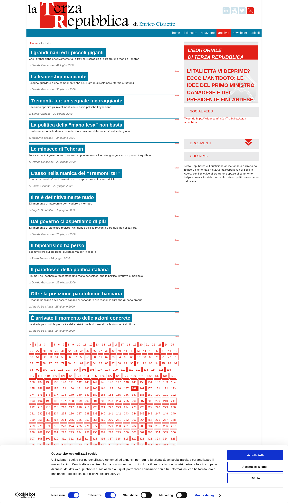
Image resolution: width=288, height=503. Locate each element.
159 (63, 388)
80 (69, 363)
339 (134, 444)
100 (45, 369)
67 (138, 357)
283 (142, 426)
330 (63, 444)
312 (71, 438)
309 (48, 438)
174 (32, 394)
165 (110, 388)
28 (44, 350)
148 (126, 382)
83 (88, 363)
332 (79, 444)
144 (95, 382)
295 (87, 432)
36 (94, 350)
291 (55, 432)
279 (110, 426)
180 (79, 394)
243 (126, 413)
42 (131, 350)
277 (95, 426)
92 (144, 363)
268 (173, 419)
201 (95, 401)
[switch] (110, 495)
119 (47, 375)
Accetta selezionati (255, 466)
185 (118, 394)
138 (48, 382)
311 (63, 438)
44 (144, 350)
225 (134, 407)
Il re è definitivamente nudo (62, 197)
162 (87, 388)
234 (55, 413)
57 (75, 357)
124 (86, 375)
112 (138, 369)
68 (144, 357)
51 (37, 357)
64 (119, 357)
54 (56, 357)
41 (125, 350)
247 (157, 413)
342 (157, 444)
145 (103, 382)
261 (118, 419)
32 (69, 350)
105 (84, 369)
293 (71, 432)
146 (110, 382)
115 (161, 369)
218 (79, 407)
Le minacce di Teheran (57, 149)
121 (63, 375)
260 (110, 419)
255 (71, 419)
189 (150, 394)
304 (157, 432)
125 (94, 375)
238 (87, 413)
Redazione (208, 32)
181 (87, 394)
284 (150, 426)
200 (87, 401)
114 (153, 369)
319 (126, 438)
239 (95, 413)
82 (81, 363)
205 (126, 401)
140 (63, 382)
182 (95, 394)
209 (157, 401)
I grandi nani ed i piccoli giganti (67, 52)
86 (106, 363)
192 (173, 394)
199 (79, 401)
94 (156, 363)
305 (165, 432)
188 (142, 394)
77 (50, 363)
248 (165, 413)
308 (40, 438)
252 (48, 419)
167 (126, 388)
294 (79, 432)
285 (157, 426)
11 (84, 344)
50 (31, 357)
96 (169, 363)
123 (78, 375)
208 (150, 401)
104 (76, 369)
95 (163, 363)
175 (40, 394)
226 (142, 407)
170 (150, 388)
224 (126, 407)
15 (109, 344)
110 (123, 369)
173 (173, 388)
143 (87, 382)
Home (176, 32)
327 (40, 444)
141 (71, 382)
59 (88, 357)
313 (79, 438)
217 (71, 407)
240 (103, 413)
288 (32, 432)
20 (141, 344)
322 (149, 438)
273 (63, 426)
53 (50, 357)
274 (71, 426)
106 (92, 369)
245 (142, 413)
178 (63, 394)
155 (32, 388)
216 (63, 407)
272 (55, 426)
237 (79, 413)
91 (138, 363)
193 (32, 401)
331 (71, 444)
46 (156, 350)
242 (118, 413)
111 (131, 369)
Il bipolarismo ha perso (57, 245)
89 (125, 363)
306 (173, 432)
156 (40, 388)
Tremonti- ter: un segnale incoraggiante (76, 100)
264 (142, 419)
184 (110, 394)
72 (169, 357)
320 (134, 438)
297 (103, 432)
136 (32, 382)
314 (87, 438)
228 (157, 407)
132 (149, 375)
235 (63, 413)
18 (128, 344)
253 (55, 419)
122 (71, 375)
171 (157, 388)
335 (103, 444)
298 (110, 432)
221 (103, 407)
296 (95, 432)
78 (56, 363)
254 (63, 419)
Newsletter (240, 32)
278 (103, 426)
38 (106, 350)
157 (48, 388)
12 (90, 344)
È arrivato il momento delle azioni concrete (80, 318)
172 (165, 388)
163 (95, 388)
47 (163, 350)
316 (102, 438)
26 (31, 350)
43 (138, 350)
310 (55, 438)
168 (134, 388)
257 (87, 419)
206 (134, 401)
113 (146, 369)
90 (131, 363)
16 (116, 344)
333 (87, 444)
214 (48, 407)
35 (88, 350)
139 (55, 382)
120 (55, 375)
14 (103, 344)
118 (40, 375)
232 (40, 413)
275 (79, 426)
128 (118, 375)
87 (113, 363)
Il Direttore (190, 32)
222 (110, 407)
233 (48, 413)
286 (165, 426)
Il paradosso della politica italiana (70, 269)
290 (48, 432)
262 (126, 419)
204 (118, 401)
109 (115, 369)
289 (40, 432)
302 (142, 432)
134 (165, 375)
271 (48, 426)
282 (134, 426)
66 (131, 357)
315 (94, 438)
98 (31, 369)
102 (60, 369)
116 (169, 369)
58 (81, 357)
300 (126, 432)
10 (78, 344)
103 (68, 369)
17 (122, 344)
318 (118, 438)
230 (173, 407)
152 (157, 382)
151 (150, 382)
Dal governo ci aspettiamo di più (68, 221)
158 (55, 388)
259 (103, 419)
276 (87, 426)
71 (163, 357)
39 (113, 350)
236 (71, 413)
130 (133, 375)
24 (166, 344)
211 (173, 401)
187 (134, 394)
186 (126, 394)
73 (175, 357)
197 (63, 401)
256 (79, 419)
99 (37, 369)
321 (141, 438)
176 (48, 394)
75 (37, 363)
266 (157, 419)
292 (63, 432)
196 (55, 401)
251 (40, 419)
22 (153, 344)
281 (126, 426)
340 (142, 444)
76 (44, 363)
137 (40, 382)
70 (156, 357)
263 (134, 419)
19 (134, 344)
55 (62, 357)
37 (100, 350)
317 (110, 438)
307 (32, 438)
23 (159, 344)
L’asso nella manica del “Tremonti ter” (75, 173)
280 (118, 426)
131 (141, 375)
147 (118, 382)
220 (95, 407)
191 (165, 394)
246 (150, 413)
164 (103, 388)
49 (175, 350)
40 (119, 350)
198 (71, 401)
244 (134, 413)
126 (102, 375)
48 (169, 350)
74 (31, 363)
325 (173, 438)
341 (150, 444)
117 (32, 375)
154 (173, 382)
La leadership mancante (58, 76)
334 (95, 444)
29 (50, 350)
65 (125, 357)
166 (118, 388)
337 (118, 444)
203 (110, 401)
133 (157, 375)
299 (118, 432)
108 (107, 369)
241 (110, 413)
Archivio (223, 32)
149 (134, 382)
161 (79, 388)
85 (100, 363)
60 (94, 357)
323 (157, 438)
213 (40, 407)
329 (55, 444)
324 (165, 438)
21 (147, 344)
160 (71, 388)
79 (62, 363)
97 (175, 363)
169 (142, 388)
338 (126, 444)
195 (48, 401)
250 (32, 419)
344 (173, 444)
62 (106, 357)
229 (165, 407)
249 (173, 413)
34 (81, 350)
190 (157, 394)
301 (134, 432)
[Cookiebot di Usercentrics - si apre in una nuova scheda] (25, 495)
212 (32, 407)
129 (125, 375)
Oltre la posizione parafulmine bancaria (76, 293)
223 (118, 407)
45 (150, 350)
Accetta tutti (255, 455)
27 (37, 350)
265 (150, 419)
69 (150, 357)
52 (44, 357)
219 (87, 407)
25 (172, 344)
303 (150, 432)
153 (165, 382)
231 (32, 413)
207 (142, 401)
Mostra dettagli (205, 495)
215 (55, 407)
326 (32, 444)
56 (69, 357)
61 (100, 357)
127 (110, 375)
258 (95, 419)
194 (40, 401)
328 (48, 444)
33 (75, 350)
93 (150, 363)
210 (165, 401)
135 (172, 375)
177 (55, 394)
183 (103, 394)
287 (173, 426)
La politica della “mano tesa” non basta (76, 125)
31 (62, 350)
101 (52, 369)
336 (110, 444)
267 (165, 419)
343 (165, 444)
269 (32, 426)
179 (71, 394)
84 (94, 363)
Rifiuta (255, 478)
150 (142, 382)
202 (103, 401)
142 (79, 382)
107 (99, 369)
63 (113, 357)
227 (150, 407)
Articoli (255, 32)
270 (40, 426)
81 (75, 363)
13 (97, 344)
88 (119, 363)
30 (56, 350)
